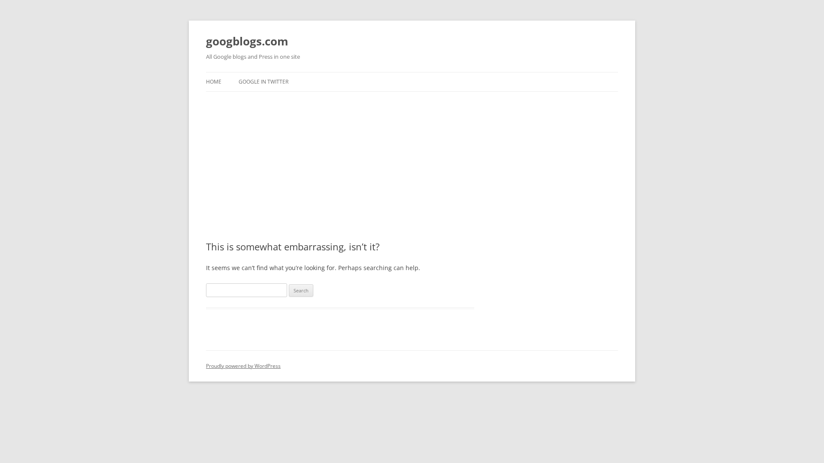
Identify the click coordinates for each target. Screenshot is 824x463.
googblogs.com (247, 41)
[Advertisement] (412, 156)
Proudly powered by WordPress (243, 366)
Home (213, 81)
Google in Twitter (263, 81)
